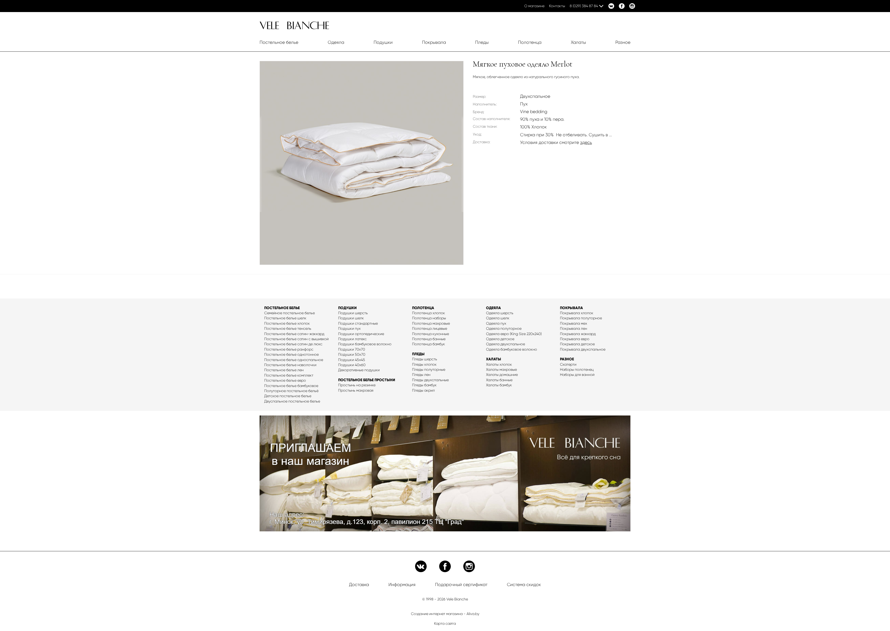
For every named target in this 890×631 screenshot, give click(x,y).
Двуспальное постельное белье (292, 401)
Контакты (557, 6)
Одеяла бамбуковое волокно (511, 349)
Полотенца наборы (429, 318)
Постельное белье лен (284, 370)
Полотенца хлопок (428, 313)
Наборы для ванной (577, 374)
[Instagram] (632, 6)
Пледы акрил (423, 390)
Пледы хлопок (424, 364)
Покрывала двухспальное (582, 349)
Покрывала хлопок (576, 313)
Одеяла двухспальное (505, 344)
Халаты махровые (501, 369)
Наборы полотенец (577, 369)
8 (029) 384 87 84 (584, 6)
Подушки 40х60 (352, 365)
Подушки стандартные (358, 323)
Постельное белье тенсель (287, 328)
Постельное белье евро (285, 380)
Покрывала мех (573, 323)
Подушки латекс (352, 339)
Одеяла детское (500, 339)
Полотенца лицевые (429, 328)
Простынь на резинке (356, 385)
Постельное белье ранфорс (288, 349)
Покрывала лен (573, 328)
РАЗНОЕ (567, 359)
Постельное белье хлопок (287, 323)
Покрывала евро (574, 339)
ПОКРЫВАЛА (571, 308)
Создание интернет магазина (437, 614)
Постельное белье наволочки (290, 365)
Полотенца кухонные (430, 334)
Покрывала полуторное (581, 318)
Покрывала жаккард (578, 334)
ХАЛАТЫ (493, 359)
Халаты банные (499, 380)
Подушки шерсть (353, 313)
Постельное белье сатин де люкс (293, 344)
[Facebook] (622, 6)
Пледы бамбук (424, 385)
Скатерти (568, 364)
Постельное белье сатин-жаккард (294, 334)
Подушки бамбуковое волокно (364, 344)
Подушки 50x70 (351, 354)
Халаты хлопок (499, 364)
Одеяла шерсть (499, 313)
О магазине (534, 6)
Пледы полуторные (428, 369)
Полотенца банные (428, 339)
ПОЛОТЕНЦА (423, 308)
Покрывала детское (577, 344)
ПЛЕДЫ (418, 354)
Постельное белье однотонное (291, 354)
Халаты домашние (502, 374)
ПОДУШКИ (347, 308)
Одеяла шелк (497, 318)
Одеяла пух (496, 323)
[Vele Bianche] (294, 28)
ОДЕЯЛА (493, 308)
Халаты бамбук (499, 385)
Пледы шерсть (424, 359)
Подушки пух (349, 328)
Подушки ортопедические (361, 334)
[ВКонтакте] (611, 6)
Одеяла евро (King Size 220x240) (514, 334)
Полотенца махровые (431, 323)
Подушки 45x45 (351, 360)
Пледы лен (421, 374)
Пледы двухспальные (430, 380)
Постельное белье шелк (285, 318)
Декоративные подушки (359, 370)
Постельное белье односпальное (293, 360)
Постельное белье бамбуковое (291, 386)
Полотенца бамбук (428, 344)
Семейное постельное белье (289, 313)
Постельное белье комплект (288, 375)
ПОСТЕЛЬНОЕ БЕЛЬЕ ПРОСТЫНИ (366, 380)
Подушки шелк (351, 318)
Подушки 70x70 (351, 349)
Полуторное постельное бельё (291, 391)
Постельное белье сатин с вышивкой (296, 339)
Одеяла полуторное (503, 328)
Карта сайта (445, 623)
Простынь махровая (355, 390)
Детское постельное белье (287, 396)
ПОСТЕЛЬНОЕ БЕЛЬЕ (282, 308)
